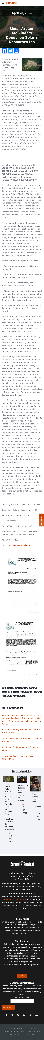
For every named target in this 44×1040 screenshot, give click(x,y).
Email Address (22, 997)
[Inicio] (11, 3)
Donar (22, 976)
